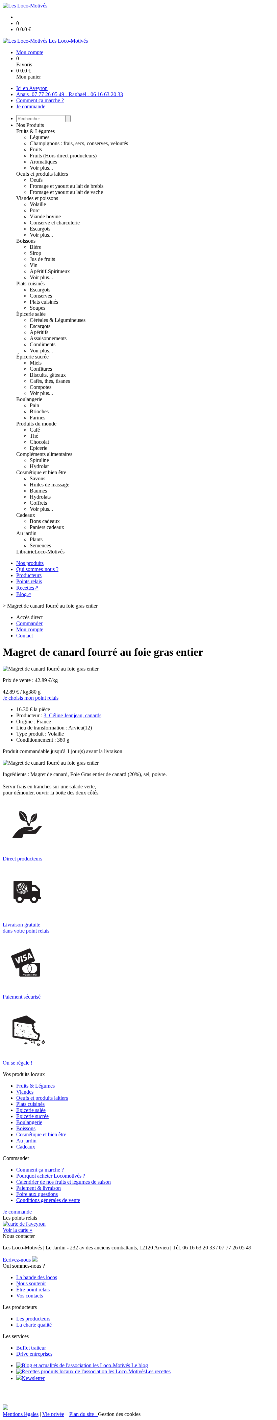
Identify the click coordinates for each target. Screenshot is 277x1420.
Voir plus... (41, 168)
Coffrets (38, 503)
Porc (35, 210)
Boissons (25, 241)
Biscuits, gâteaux (48, 375)
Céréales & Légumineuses (57, 320)
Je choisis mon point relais (30, 698)
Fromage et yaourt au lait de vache (66, 192)
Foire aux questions (37, 1194)
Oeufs (36, 180)
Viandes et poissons (37, 198)
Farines (37, 417)
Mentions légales (21, 1414)
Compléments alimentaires (44, 454)
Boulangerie (29, 399)
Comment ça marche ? (40, 100)
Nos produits (30, 563)
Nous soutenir (31, 1283)
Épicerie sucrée (32, 356)
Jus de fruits (42, 259)
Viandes (24, 1092)
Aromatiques (43, 162)
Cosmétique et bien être (41, 472)
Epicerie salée (31, 1110)
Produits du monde (36, 424)
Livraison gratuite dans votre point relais (26, 928)
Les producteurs (33, 1318)
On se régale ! (17, 1063)
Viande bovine (45, 216)
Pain (34, 405)
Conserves (41, 296)
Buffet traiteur (31, 1348)
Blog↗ (23, 594)
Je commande (30, 106)
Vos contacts (29, 1295)
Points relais (29, 581)
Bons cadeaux (45, 521)
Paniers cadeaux (47, 527)
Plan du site (83, 1414)
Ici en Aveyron (32, 88)
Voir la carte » (17, 1230)
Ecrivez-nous (17, 1260)
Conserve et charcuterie (55, 222)
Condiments (42, 344)
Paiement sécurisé (22, 997)
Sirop (35, 253)
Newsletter (33, 1378)
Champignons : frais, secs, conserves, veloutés (79, 143)
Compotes (40, 387)
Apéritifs (39, 332)
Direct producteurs (22, 858)
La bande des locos (36, 1277)
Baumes (38, 491)
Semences (40, 545)
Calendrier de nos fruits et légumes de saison (63, 1182)
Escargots (40, 229)
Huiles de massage (49, 484)
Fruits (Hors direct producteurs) (63, 155)
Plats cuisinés (30, 283)
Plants (36, 539)
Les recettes (158, 1371)
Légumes (39, 137)
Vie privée (53, 1414)
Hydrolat (39, 466)
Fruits (36, 149)
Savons (37, 478)
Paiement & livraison (38, 1188)
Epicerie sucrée (32, 1116)
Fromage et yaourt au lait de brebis (66, 186)
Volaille (38, 204)
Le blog (139, 1365)
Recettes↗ (27, 588)
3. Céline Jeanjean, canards (72, 715)
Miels (36, 363)
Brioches (39, 411)
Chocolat (39, 442)
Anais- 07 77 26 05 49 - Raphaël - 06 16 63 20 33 (69, 94)
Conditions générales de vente (48, 1200)
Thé (34, 436)
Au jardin (26, 533)
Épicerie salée (31, 314)
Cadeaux (25, 515)
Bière (35, 247)
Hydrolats (40, 497)
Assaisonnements (48, 338)
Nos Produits (30, 125)
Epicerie (38, 448)
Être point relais (33, 1289)
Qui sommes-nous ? (37, 569)
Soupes (37, 308)
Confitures (41, 369)
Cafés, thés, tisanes (50, 381)
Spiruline (39, 460)
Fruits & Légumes (35, 131)
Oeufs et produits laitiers (42, 174)
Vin (33, 265)
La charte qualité (34, 1325)
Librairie (25, 551)
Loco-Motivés (49, 551)
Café (35, 430)
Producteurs (29, 575)
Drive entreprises (34, 1354)
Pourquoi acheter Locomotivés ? (50, 1176)
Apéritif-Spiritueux (50, 271)
